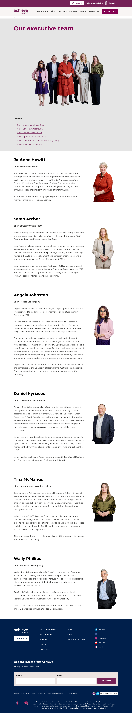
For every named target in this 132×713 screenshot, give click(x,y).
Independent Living (45, 11)
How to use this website (56, 693)
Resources (94, 11)
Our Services (46, 634)
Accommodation (48, 629)
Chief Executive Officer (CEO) (31, 125)
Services (62, 11)
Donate (112, 3)
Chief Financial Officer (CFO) (30, 144)
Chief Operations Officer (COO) (31, 136)
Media (69, 634)
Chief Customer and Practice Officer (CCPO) (38, 140)
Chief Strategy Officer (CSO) (30, 129)
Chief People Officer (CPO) (29, 133)
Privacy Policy (72, 693)
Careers (73, 11)
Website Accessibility (76, 639)
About (83, 11)
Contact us (110, 11)
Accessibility (97, 3)
